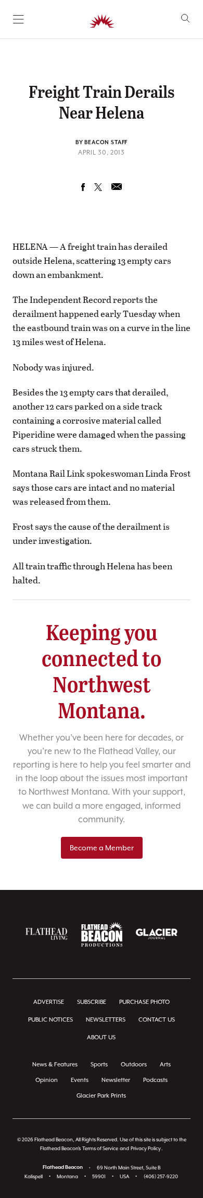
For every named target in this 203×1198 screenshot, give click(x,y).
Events (79, 1080)
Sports (99, 1064)
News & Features (55, 1064)
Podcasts (155, 1080)
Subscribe (91, 1002)
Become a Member (102, 848)
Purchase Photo (144, 1002)
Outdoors (134, 1064)
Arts (165, 1064)
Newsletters (105, 1019)
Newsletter (116, 1080)
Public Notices (50, 1019)
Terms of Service (100, 1148)
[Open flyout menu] (18, 19)
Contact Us (156, 1019)
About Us (101, 1037)
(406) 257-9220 (161, 1176)
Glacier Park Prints (101, 1095)
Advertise (48, 1002)
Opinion (46, 1080)
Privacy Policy (146, 1148)
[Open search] (185, 18)
